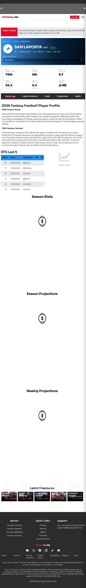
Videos (43, 532)
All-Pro (75, 17)
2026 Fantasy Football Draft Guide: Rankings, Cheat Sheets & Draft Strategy (25, 489)
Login (76, 555)
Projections (62, 96)
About (4, 555)
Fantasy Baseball (14, 529)
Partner (17, 555)
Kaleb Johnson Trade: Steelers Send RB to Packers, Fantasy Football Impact (58, 486)
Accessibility (54, 555)
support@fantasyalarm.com (69, 528)
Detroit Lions (7, 41)
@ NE (63, 85)
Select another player (10, 56)
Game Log (10, 96)
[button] (83, 17)
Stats (47, 96)
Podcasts (43, 535)
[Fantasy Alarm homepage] (10, 17)
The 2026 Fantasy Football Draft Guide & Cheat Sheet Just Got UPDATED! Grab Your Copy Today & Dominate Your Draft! (51, 32)
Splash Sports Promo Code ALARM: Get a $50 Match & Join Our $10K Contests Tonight (75, 489)
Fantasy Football (14, 525)
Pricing (43, 525)
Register (65, 555)
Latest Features (30, 96)
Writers (43, 529)
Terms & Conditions (30, 556)
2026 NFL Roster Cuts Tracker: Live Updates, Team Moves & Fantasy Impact (9, 489)
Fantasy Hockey (14, 535)
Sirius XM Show (43, 539)
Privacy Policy (41, 556)
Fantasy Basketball (14, 532)
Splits (78, 96)
